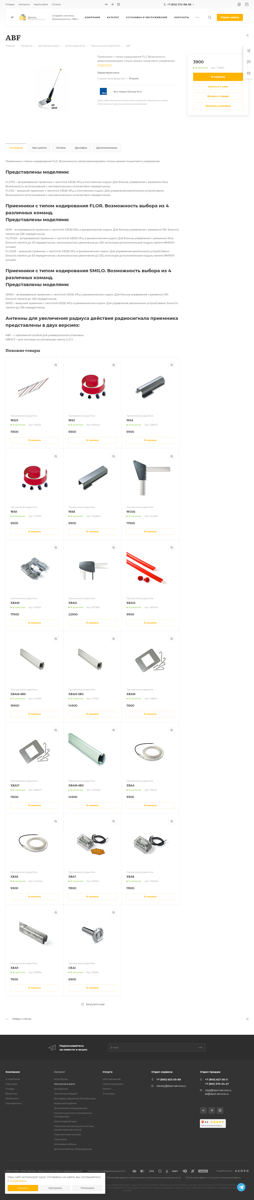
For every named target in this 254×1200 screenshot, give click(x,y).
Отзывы (10, 1088)
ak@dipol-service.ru (217, 1093)
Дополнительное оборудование (73, 1149)
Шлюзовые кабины (65, 1144)
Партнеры (12, 1083)
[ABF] (51, 90)
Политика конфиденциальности (106, 1171)
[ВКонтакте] (106, 4)
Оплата (60, 147)
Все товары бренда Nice (128, 91)
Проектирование (113, 1083)
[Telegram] (112, 4)
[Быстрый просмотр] (55, 365)
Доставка (81, 147)
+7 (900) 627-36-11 (216, 1079)
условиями (18, 1180)
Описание (16, 147)
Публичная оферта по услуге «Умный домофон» (213, 1177)
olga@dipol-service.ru (218, 1090)
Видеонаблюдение (65, 1103)
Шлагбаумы (61, 1079)
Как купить (39, 147)
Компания (13, 1071)
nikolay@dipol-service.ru (171, 1086)
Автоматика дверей (65, 1093)
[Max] (118, 4)
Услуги (107, 1071)
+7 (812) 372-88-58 (179, 4)
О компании (13, 1079)
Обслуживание (112, 1079)
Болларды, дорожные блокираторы (75, 1098)
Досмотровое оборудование (70, 1108)
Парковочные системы (67, 1134)
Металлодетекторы (65, 1121)
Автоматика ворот (64, 1083)
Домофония (61, 1088)
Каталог (59, 1071)
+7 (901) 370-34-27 (217, 1083)
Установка (109, 1093)
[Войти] (239, 4)
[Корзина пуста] (246, 4)
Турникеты (60, 1139)
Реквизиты (12, 1098)
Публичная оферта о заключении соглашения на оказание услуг (143, 1177)
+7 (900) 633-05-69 (168, 1079)
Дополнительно (106, 147)
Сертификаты (13, 1103)
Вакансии (11, 1093)
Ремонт (107, 1088)
